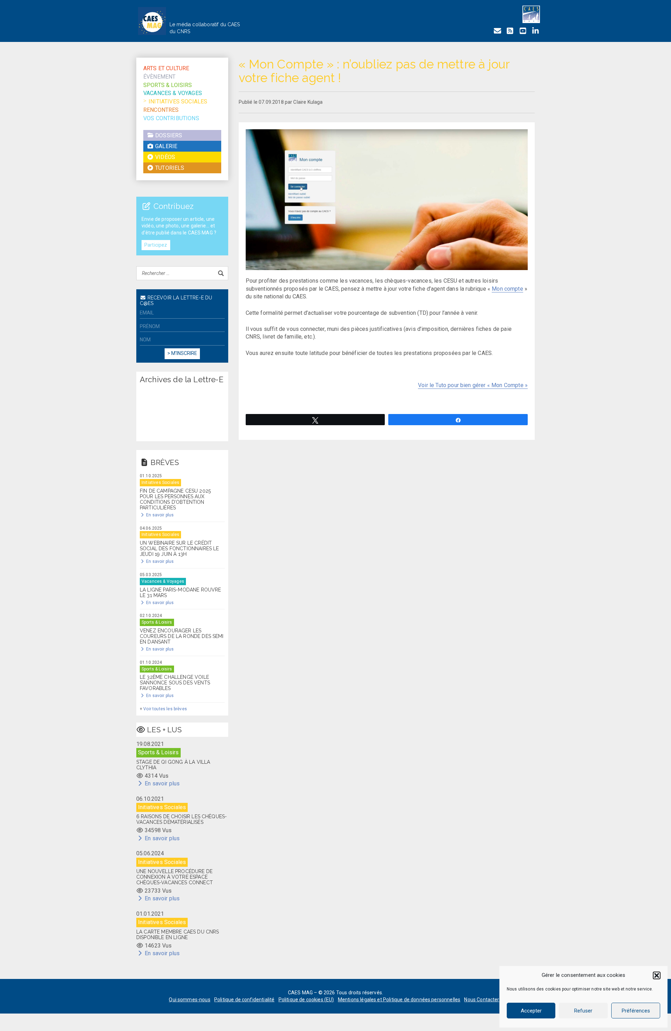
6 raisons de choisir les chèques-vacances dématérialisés (181, 819)
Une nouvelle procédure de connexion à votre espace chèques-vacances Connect (174, 877)
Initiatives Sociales (178, 101)
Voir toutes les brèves (165, 708)
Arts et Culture (166, 68)
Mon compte (507, 288)
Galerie (165, 146)
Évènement (159, 76)
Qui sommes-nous (189, 999)
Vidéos (164, 157)
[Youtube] (522, 31)
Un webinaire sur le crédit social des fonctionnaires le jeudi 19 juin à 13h (179, 548)
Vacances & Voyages (172, 93)
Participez (155, 245)
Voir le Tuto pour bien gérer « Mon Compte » (473, 385)
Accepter (531, 1011)
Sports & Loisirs (167, 85)
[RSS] (509, 31)
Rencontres (161, 110)
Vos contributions (171, 118)
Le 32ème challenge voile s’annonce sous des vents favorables (175, 682)
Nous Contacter (481, 999)
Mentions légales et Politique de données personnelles (399, 999)
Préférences (636, 1011)
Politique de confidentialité (244, 999)
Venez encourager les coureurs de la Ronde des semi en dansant (182, 636)
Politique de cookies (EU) (306, 999)
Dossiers (168, 135)
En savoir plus (159, 515)
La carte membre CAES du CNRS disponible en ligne (177, 934)
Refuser (583, 1011)
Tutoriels (169, 168)
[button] (656, 975)
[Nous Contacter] (497, 31)
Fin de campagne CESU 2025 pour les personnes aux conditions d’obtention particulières (175, 499)
